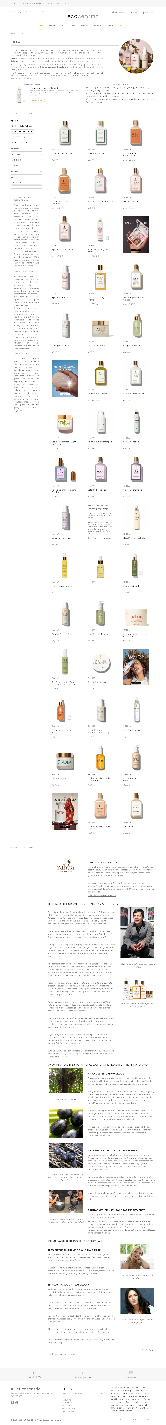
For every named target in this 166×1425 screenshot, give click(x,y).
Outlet (123, 25)
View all (31, 114)
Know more (37, 100)
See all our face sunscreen (100, 538)
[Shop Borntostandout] (65, 811)
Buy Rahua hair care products (61, 1354)
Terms (133, 1420)
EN (15, 12)
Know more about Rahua (21, 79)
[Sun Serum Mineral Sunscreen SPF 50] (65, 378)
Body (63, 25)
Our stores (67, 1406)
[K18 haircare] (136, 667)
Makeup (84, 25)
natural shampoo (106, 1193)
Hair (73, 25)
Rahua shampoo (70, 1329)
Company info (148, 1420)
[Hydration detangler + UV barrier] (19, 96)
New (41, 25)
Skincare (52, 25)
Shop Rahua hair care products (102, 896)
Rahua (152, 1350)
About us (66, 1400)
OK (102, 1394)
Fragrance (98, 25)
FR (12, 12)
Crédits (58, 1420)
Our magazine (69, 1409)
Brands (111, 25)
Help (122, 1420)
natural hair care (97, 986)
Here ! (67, 3)
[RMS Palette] (136, 234)
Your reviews (69, 1411)
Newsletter (72, 1389)
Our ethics (67, 1403)
